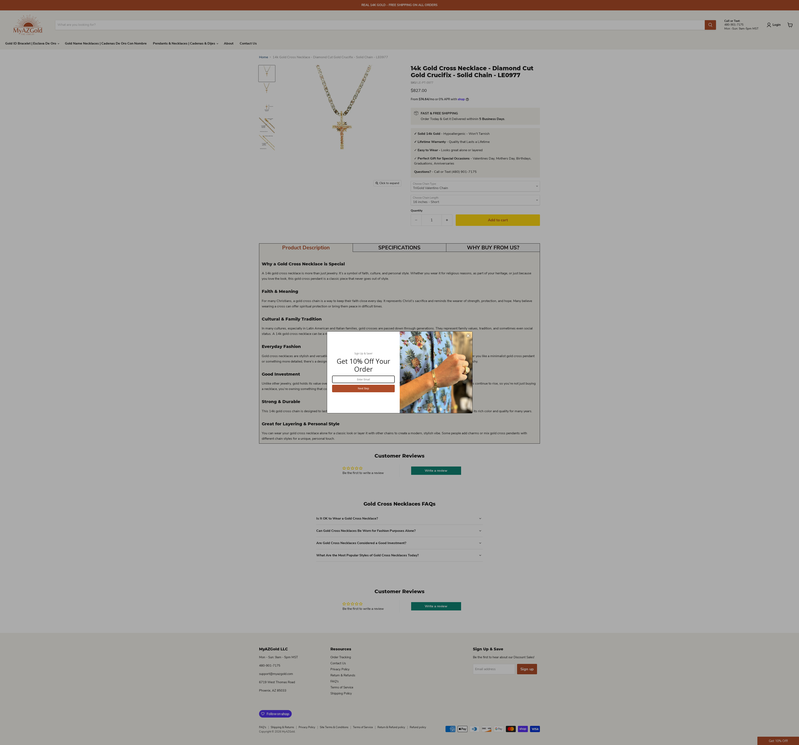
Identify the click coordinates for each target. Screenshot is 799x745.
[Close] (468, 335)
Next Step (363, 388)
